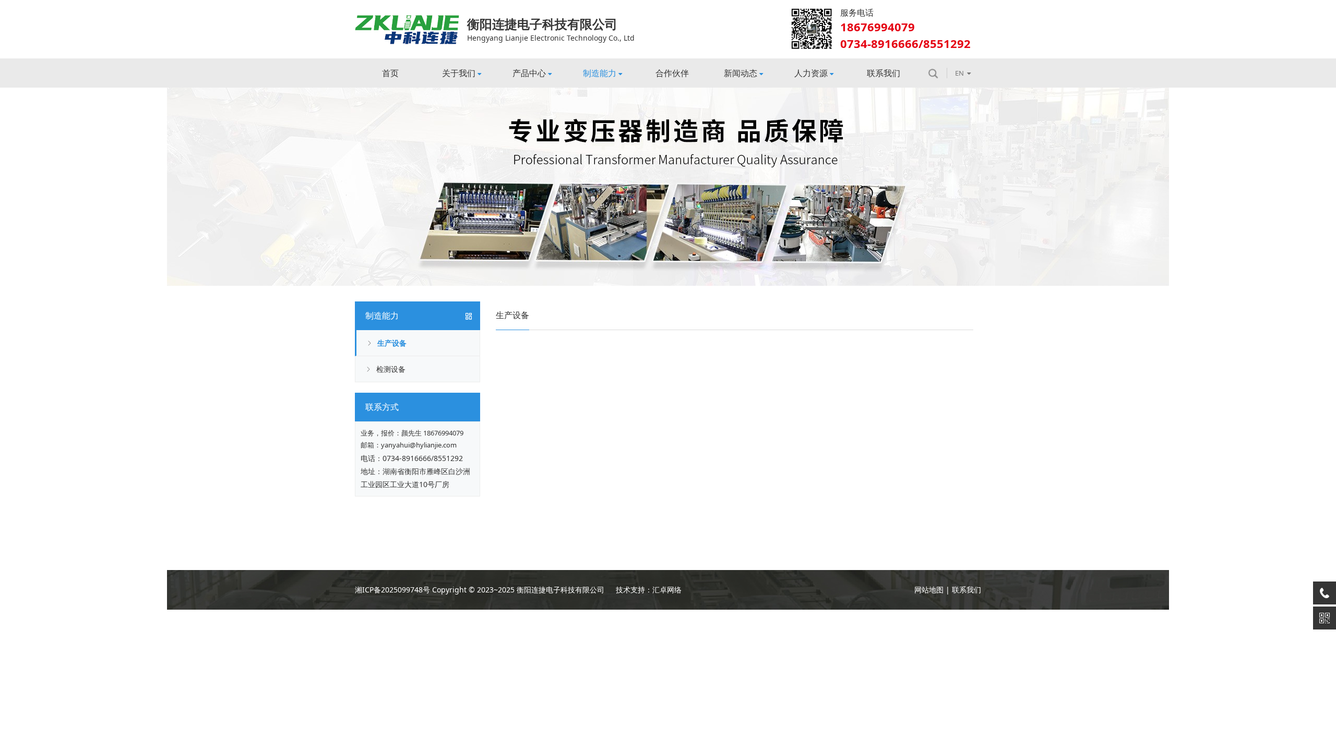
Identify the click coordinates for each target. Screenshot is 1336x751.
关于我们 (458, 73)
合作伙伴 (672, 73)
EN (959, 73)
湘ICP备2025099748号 (392, 590)
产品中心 (529, 73)
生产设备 (392, 343)
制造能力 (599, 73)
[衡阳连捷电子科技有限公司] (407, 18)
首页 (390, 73)
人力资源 (811, 73)
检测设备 (390, 369)
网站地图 (929, 590)
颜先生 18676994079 (432, 433)
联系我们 (883, 73)
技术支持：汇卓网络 (649, 590)
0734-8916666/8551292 (423, 458)
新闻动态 (740, 73)
